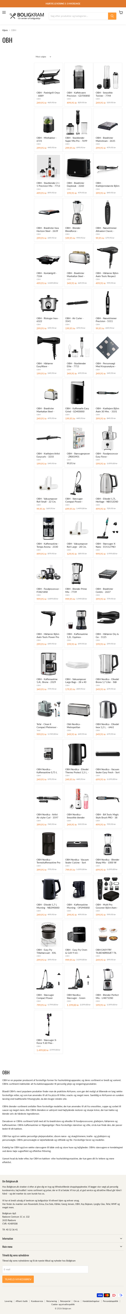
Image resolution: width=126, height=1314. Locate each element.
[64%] (48, 347)
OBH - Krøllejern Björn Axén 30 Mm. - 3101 (107, 410)
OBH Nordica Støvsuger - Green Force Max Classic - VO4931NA (77, 996)
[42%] (107, 753)
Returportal (65, 1301)
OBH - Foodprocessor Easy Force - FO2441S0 (107, 455)
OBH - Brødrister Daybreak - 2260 (75, 184)
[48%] (48, 393)
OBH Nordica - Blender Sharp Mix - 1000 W (107, 861)
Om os (76, 1301)
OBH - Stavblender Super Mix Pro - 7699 (76, 139)
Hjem (5, 30)
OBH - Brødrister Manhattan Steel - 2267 (45, 410)
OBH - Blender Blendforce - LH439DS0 (72, 230)
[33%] (48, 122)
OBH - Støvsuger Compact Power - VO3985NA (74, 500)
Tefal (38, 730)
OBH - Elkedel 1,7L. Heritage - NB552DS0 (107, 500)
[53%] (107, 167)
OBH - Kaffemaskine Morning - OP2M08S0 (78, 906)
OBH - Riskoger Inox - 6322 (48, 320)
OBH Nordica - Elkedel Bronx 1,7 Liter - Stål (107, 681)
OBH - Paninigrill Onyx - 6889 (48, 94)
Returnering (51, 1301)
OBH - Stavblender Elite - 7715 (76, 365)
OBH (39, 99)
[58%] (78, 167)
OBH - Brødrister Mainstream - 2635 (105, 139)
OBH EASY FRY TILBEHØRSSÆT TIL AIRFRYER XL (106, 951)
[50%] (107, 257)
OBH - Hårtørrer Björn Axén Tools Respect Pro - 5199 (107, 275)
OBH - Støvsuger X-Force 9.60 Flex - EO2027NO (47, 1042)
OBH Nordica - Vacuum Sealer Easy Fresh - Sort (108, 771)
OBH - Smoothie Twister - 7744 (104, 94)
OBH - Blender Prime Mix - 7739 (76, 590)
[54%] (48, 212)
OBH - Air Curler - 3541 (74, 320)
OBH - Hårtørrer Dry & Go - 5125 (107, 635)
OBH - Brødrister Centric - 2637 (104, 590)
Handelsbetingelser (91, 1301)
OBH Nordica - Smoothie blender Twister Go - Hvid (76, 816)
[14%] (77, 663)
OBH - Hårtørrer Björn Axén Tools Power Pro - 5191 (48, 636)
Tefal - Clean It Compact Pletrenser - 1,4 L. (47, 726)
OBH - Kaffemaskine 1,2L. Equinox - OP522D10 (77, 636)
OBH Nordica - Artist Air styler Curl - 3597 (47, 816)
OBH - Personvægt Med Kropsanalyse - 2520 (106, 365)
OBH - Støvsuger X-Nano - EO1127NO (106, 545)
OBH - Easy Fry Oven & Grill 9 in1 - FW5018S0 (76, 951)
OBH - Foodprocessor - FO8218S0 (48, 590)
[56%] (77, 393)
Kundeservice (37, 1301)
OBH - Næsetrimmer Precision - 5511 (106, 320)
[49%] (77, 573)
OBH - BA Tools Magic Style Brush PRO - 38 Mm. (107, 816)
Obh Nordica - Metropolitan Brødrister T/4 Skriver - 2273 (79, 726)
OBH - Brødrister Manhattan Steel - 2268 (76, 275)
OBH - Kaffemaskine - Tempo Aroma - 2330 (48, 545)
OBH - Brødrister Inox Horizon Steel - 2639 (48, 229)
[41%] (48, 483)
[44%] (48, 167)
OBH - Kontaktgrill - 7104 (47, 274)
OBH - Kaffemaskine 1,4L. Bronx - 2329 (47, 681)
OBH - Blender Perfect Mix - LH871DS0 (107, 996)
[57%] (77, 122)
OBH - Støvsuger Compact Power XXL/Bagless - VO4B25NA (45, 996)
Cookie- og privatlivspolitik (63, 1304)
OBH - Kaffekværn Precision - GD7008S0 (78, 94)
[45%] (107, 438)
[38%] (107, 122)
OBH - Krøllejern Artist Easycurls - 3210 (48, 455)
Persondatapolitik (110, 1301)
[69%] (77, 934)
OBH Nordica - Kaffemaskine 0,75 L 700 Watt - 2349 (47, 771)
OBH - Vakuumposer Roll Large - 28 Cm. (77, 545)
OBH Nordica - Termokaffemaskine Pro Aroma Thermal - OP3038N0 (48, 861)
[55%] (107, 77)
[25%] (48, 934)
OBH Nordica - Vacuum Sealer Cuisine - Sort (77, 861)
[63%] (107, 663)
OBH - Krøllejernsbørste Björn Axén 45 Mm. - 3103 (107, 185)
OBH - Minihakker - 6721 (47, 139)
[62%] (78, 708)
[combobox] (78, 16)
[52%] (48, 257)
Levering (8, 1301)
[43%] (48, 528)
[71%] (78, 618)
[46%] (107, 844)
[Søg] (112, 16)
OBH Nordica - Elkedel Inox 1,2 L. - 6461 (107, 726)
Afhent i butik (22, 1301)
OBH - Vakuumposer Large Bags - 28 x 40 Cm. (75, 681)
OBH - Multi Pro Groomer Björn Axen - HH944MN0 (107, 906)
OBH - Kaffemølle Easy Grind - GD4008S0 (77, 410)
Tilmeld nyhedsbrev (18, 1279)
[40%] (78, 77)
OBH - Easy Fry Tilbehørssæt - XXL (46, 951)
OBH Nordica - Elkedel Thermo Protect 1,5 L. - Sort (77, 771)
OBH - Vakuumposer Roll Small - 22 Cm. (47, 500)
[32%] (107, 483)
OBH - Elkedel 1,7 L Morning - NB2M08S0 (48, 906)
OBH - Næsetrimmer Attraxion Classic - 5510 (106, 230)
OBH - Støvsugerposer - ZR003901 (78, 455)
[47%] (48, 77)
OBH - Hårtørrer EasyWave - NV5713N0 (45, 365)
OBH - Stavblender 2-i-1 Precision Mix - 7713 (48, 184)
